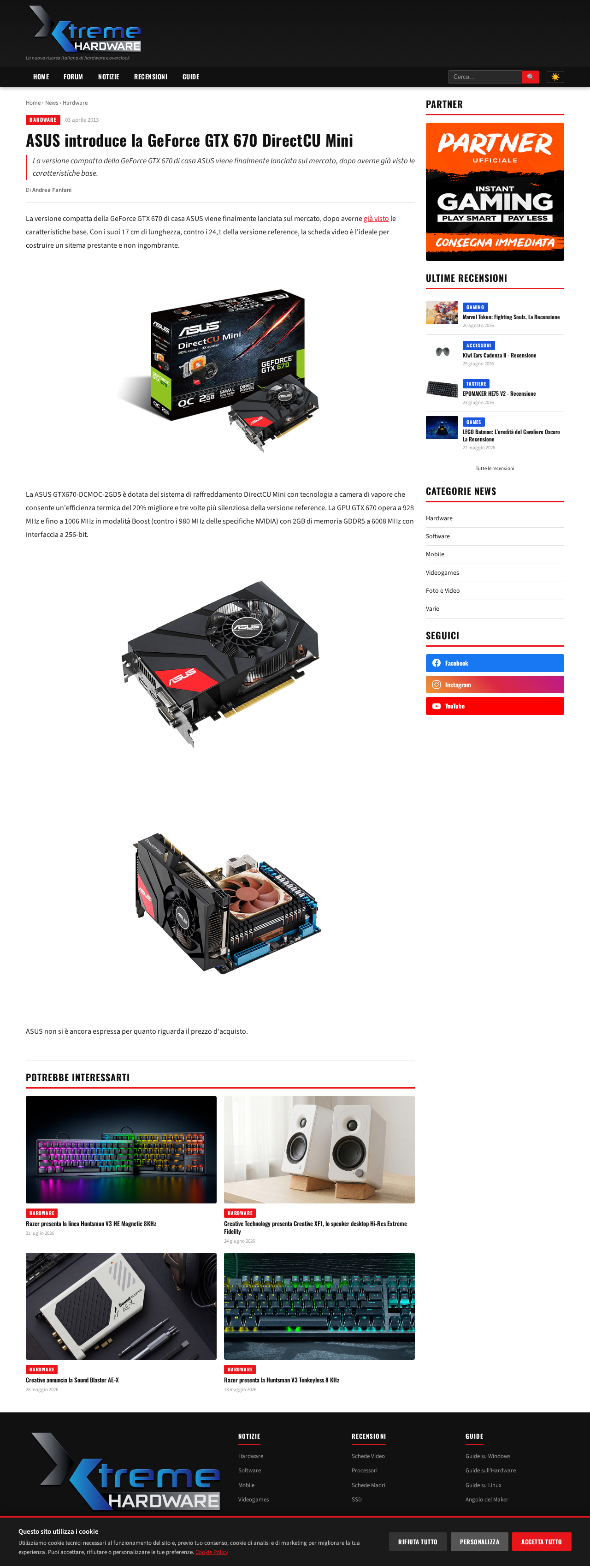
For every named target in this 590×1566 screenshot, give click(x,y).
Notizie (108, 76)
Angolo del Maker (487, 1499)
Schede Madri (368, 1485)
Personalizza (479, 1541)
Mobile (435, 554)
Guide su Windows (488, 1456)
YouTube (455, 705)
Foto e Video (443, 590)
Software (438, 536)
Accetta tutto (541, 1541)
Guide (191, 76)
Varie (432, 608)
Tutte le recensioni (495, 468)
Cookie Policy (211, 1552)
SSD (357, 1499)
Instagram (458, 684)
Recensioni (151, 76)
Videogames (442, 573)
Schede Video (368, 1456)
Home (41, 76)
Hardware (75, 103)
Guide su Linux (484, 1485)
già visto (376, 219)
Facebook (456, 662)
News (51, 103)
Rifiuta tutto (418, 1541)
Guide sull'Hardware (491, 1470)
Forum (73, 76)
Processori (365, 1470)
